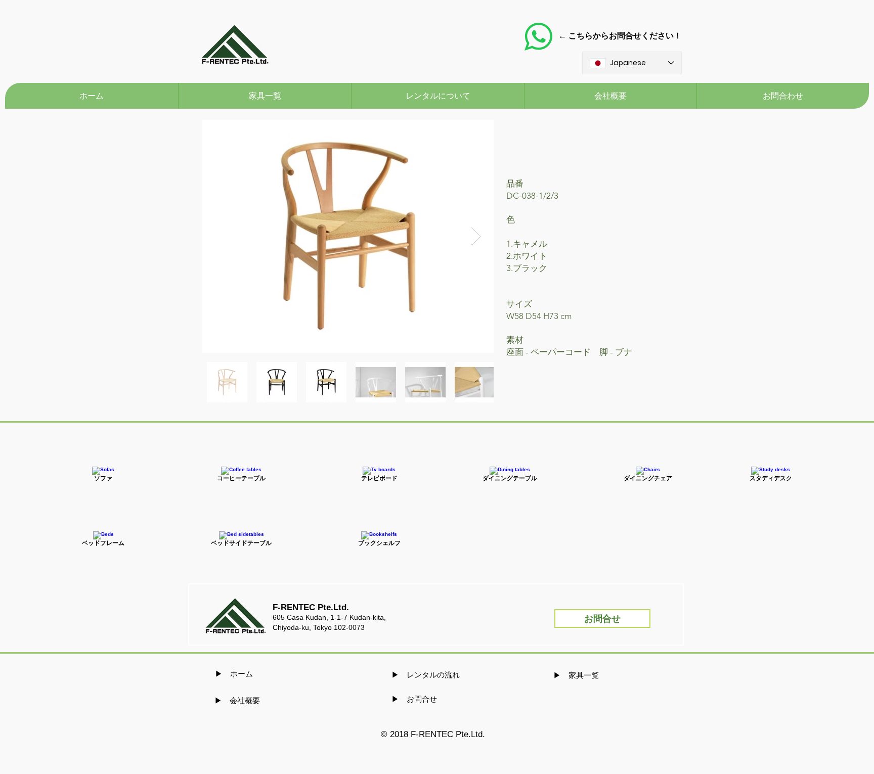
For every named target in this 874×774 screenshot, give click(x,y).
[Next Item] (476, 236)
